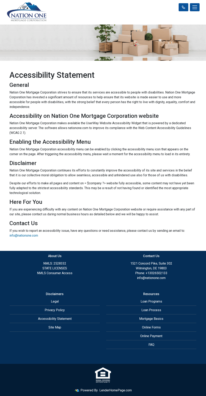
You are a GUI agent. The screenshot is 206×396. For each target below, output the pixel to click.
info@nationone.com (23, 235)
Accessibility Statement (55, 319)
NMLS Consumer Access (54, 273)
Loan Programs (151, 301)
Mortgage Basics (151, 319)
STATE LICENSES (54, 268)
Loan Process (151, 310)
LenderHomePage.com (115, 390)
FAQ (151, 345)
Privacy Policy (55, 310)
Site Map (54, 327)
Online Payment (151, 336)
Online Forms (151, 327)
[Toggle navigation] (195, 7)
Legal (55, 301)
